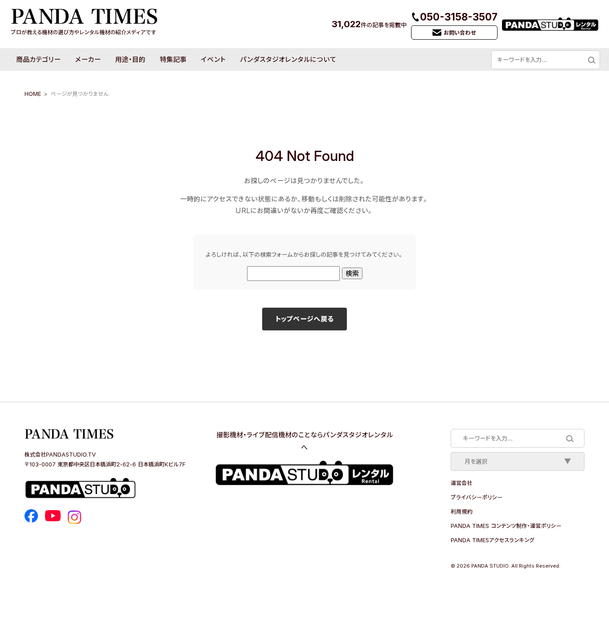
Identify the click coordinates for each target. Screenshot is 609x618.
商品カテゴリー (38, 59)
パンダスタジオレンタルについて (288, 59)
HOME (33, 93)
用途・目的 (130, 59)
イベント (213, 59)
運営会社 (461, 482)
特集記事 (173, 59)
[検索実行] (591, 60)
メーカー (88, 59)
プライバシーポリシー (476, 497)
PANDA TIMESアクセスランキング (492, 540)
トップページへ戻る (304, 318)
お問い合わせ (460, 32)
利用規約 (461, 511)
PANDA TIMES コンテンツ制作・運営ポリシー (506, 525)
